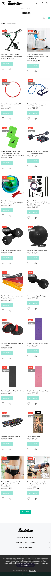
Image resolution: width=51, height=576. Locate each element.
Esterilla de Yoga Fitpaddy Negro (12, 391)
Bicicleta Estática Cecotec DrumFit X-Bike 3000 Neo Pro (11, 55)
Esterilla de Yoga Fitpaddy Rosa (38, 391)
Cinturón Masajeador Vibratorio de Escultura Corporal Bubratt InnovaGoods (11, 484)
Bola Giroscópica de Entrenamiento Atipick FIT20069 (12, 202)
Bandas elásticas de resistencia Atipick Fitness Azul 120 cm (38, 105)
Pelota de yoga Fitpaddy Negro (37, 250)
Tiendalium (15, 3)
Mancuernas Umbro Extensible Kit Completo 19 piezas (37, 152)
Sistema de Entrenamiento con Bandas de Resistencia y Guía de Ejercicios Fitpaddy (38, 203)
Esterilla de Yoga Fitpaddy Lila (37, 343)
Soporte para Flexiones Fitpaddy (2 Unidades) (12, 344)
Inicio (22, 8)
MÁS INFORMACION (19, 571)
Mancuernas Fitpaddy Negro (11, 250)
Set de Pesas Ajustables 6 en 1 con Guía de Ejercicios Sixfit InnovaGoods (37, 484)
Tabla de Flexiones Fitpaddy (11, 436)
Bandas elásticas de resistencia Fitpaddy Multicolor (12, 297)
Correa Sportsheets (33, 436)
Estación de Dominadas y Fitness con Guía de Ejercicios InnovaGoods (37, 56)
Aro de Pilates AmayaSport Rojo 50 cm (12, 105)
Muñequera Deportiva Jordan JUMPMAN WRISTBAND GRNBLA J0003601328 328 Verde (12, 153)
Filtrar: (3, 23)
